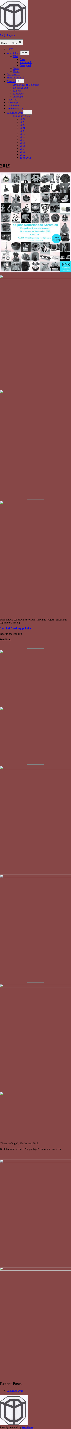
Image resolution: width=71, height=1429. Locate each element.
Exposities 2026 (15, 112)
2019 (22, 133)
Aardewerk (26, 62)
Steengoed (25, 65)
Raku (22, 59)
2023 (22, 121)
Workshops (12, 102)
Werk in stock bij (15, 77)
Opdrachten (13, 105)
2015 (22, 145)
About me (12, 99)
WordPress (27, 1427)
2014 (22, 148)
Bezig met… (13, 74)
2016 (22, 142)
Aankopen (18, 96)
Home (10, 49)
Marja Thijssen (8, 35)
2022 (22, 124)
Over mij (11, 81)
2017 (22, 139)
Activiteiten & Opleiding (26, 84)
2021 (22, 127)
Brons (16, 71)
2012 (22, 154)
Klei (15, 56)
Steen (16, 68)
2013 (22, 151)
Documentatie (20, 87)
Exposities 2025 (21, 116)
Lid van (17, 90)
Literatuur (18, 93)
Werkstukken (13, 53)
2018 (22, 136)
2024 (22, 119)
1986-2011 (25, 157)
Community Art (15, 108)
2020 (22, 130)
